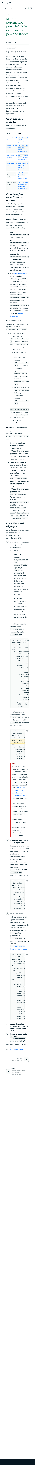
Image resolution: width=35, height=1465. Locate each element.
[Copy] (27, 731)
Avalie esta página (11, 48)
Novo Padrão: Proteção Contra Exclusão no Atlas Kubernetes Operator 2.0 (19, 793)
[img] (7, 51)
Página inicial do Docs (12, 14)
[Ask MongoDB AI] (28, 8)
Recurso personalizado (23, 140)
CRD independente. (16, 1049)
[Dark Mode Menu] (31, 8)
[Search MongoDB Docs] (25, 8)
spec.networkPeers (20, 273)
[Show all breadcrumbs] (23, 14)
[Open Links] (32, 2)
